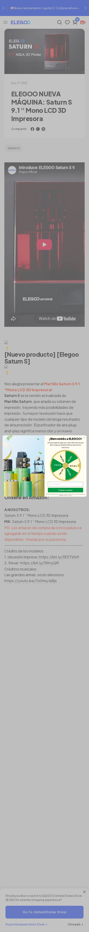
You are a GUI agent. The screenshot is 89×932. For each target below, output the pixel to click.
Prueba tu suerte (65, 490)
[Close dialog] (84, 437)
